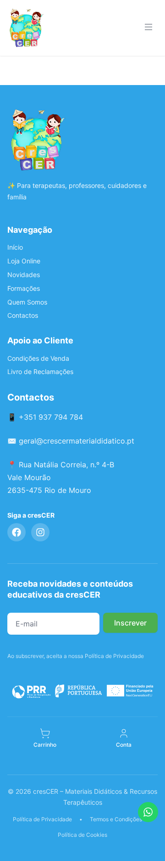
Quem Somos (27, 302)
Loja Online (23, 261)
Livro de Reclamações (40, 371)
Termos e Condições (116, 819)
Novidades (23, 274)
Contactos (22, 315)
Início (15, 247)
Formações (23, 288)
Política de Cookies (82, 834)
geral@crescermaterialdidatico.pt (76, 440)
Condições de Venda (38, 358)
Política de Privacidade (42, 819)
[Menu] (148, 28)
